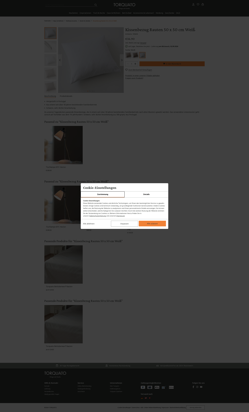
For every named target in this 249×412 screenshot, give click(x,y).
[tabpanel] (124, 208)
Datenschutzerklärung (97, 216)
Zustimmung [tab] (102, 194)
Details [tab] (146, 194)
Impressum (120, 216)
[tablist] (124, 194)
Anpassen (124, 223)
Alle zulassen (152, 223)
